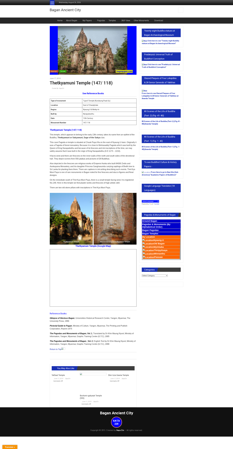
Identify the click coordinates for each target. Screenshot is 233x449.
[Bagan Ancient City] (52, 21)
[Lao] (151, 196)
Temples (112, 20)
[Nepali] (156, 196)
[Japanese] (145, 196)
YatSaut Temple (58, 375)
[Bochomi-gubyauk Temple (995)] (93, 383)
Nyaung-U (54, 71)
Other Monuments (141, 20)
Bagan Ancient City (65, 10)
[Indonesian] (143, 196)
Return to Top (55, 349)
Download (158, 20)
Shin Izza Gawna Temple (118, 375)
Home (59, 20)
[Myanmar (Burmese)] (153, 196)
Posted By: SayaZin (57, 88)
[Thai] (159, 196)
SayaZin (67, 378)
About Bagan (71, 20)
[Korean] (148, 196)
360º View (125, 20)
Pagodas (101, 20)
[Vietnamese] (143, 198)
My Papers (87, 20)
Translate (156, 204)
